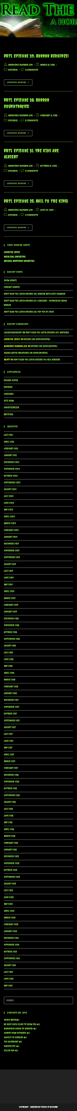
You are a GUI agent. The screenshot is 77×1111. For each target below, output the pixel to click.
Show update (10, 280)
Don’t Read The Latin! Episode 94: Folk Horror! (37, 359)
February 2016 (11, 843)
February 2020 (11, 530)
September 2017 (12, 720)
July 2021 (8, 435)
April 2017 (9, 754)
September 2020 (12, 482)
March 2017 (9, 761)
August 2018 (10, 645)
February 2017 (11, 768)
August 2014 (10, 965)
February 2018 (11, 686)
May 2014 (8, 985)
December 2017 (11, 700)
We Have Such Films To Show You (20, 1024)
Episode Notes (11, 380)
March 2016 (9, 836)
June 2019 (9, 577)
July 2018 (8, 652)
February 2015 (11, 924)
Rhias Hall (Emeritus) (15, 256)
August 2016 (10, 802)
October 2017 (10, 713)
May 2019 (8, 584)
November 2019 (11, 550)
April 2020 (9, 516)
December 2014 (11, 938)
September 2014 (12, 958)
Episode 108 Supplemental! (37, 339)
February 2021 (11, 448)
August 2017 (10, 727)
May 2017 (8, 747)
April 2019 (9, 591)
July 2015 (8, 890)
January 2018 (10, 693)
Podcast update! (12, 287)
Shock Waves (10, 1020)
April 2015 (9, 911)
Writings (8, 414)
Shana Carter (11, 353)
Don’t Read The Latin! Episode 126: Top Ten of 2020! (29, 311)
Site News (9, 400)
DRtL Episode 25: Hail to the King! (36, 201)
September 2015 (12, 877)
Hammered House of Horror (18, 1028)
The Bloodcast (11, 1041)
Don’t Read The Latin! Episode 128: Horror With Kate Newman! (34, 294)
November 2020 (12, 469)
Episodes (13, 69)
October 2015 (10, 870)
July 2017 (8, 734)
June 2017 (8, 741)
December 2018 (11, 618)
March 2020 (10, 523)
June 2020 (9, 503)
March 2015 (9, 917)
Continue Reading (19, 83)
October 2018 (10, 632)
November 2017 (11, 707)
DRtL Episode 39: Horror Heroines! (36, 55)
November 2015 (11, 863)
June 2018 (8, 659)
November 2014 (11, 944)
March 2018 (9, 679)
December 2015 (11, 856)
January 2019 (10, 611)
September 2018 (12, 639)
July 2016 (8, 809)
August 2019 (10, 564)
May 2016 (8, 822)
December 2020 (11, 462)
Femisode (8, 394)
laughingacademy (13, 332)
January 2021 (10, 455)
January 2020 (10, 537)
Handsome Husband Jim (20, 64)
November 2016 (11, 781)
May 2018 (8, 666)
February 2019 (11, 605)
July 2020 (8, 496)
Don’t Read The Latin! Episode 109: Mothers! (47, 332)
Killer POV (9, 1050)
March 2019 (10, 598)
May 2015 (8, 904)
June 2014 (8, 978)
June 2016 (8, 815)
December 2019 (11, 543)
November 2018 (11, 625)
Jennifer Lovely (12, 252)
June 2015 (8, 897)
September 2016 (12, 795)
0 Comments (31, 69)
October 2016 (10, 788)
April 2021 (9, 442)
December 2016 (11, 775)
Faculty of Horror (14, 1037)
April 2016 (9, 829)
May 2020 (8, 509)
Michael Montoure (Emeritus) (19, 261)
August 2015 (10, 883)
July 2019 (8, 571)
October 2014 (10, 951)
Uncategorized (11, 407)
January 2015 (10, 931)
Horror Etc (10, 1046)
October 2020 (11, 476)
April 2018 (9, 673)
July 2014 (8, 972)
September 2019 (12, 557)
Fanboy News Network (15, 1033)
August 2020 (10, 489)
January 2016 (10, 849)
